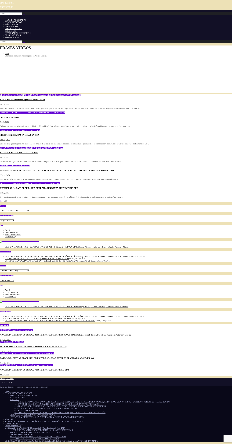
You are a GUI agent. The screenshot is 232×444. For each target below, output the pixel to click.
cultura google (10, 31)
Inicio (7, 54)
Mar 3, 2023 (4, 157)
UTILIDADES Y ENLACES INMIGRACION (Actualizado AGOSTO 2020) (35, 428)
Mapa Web (9, 419)
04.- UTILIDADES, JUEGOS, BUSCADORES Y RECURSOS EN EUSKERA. (46, 408)
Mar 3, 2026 (4, 104)
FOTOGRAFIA (21, 353)
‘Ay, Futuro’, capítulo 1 (9, 117)
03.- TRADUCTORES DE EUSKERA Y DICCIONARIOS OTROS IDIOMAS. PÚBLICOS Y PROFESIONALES (60, 406)
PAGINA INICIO (12, 37)
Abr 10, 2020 (5, 175)
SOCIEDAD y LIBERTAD (54, 113)
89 (6, 201)
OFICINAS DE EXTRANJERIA (23, 434)
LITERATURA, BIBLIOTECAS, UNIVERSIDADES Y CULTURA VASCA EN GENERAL (47, 417)
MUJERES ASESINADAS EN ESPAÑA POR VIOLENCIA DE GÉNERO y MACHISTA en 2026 (44, 421)
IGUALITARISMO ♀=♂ (10, 365)
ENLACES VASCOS (13, 22)
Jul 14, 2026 (4, 375)
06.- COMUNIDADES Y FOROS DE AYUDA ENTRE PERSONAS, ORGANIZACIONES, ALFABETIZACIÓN (59, 413)
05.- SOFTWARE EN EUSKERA (27, 410)
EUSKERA (14, 400)
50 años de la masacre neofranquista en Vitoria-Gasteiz (22, 100)
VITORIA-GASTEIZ (13, 29)
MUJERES (4, 330)
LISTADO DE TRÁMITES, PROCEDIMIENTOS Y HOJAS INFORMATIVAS (41, 430)
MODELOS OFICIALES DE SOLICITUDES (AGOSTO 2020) (35, 432)
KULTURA (35, 130)
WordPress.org (10, 237)
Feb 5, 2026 (4, 122)
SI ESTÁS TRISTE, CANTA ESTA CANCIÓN (20, 135)
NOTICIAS (19, 342)
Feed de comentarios (13, 235)
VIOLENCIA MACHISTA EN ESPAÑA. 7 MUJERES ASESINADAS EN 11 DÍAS (34, 370)
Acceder (8, 230)
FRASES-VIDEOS (46, 95)
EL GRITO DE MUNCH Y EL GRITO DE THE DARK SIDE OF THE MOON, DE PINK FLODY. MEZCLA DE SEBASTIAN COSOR (57, 170)
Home (7, 391)
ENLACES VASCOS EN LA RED (19, 393)
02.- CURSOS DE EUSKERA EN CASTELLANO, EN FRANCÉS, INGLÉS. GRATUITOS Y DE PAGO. (56, 404)
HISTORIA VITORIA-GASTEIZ (67, 95)
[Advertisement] (116, 76)
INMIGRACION (11, 26)
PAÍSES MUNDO (12, 24)
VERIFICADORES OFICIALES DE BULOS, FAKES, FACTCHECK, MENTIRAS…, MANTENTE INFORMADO (51, 441)
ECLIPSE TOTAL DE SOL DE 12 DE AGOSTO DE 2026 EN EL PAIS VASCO (37, 259)
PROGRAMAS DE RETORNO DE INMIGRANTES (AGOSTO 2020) (38, 437)
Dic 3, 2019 (4, 193)
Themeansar (42, 387)
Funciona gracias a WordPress (11, 387)
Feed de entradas (11, 232)
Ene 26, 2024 (5, 140)
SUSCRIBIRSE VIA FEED (31, 241)
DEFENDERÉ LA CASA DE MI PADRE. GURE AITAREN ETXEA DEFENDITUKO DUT (39, 188)
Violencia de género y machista (21, 330)
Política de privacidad (13, 426)
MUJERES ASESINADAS (15, 20)
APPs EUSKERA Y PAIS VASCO (23, 395)
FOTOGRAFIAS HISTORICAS (18, 33)
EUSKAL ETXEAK (13, 35)
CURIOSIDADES (7, 113)
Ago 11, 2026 (5, 340)
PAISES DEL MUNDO (14, 424)
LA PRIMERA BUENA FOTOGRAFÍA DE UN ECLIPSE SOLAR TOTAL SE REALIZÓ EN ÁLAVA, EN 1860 (50, 261)
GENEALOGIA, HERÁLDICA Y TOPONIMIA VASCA (32, 415)
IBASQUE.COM (7, 3)
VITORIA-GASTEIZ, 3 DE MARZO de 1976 (19, 153)
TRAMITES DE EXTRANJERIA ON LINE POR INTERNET (34, 439)
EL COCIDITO (6, 95)
